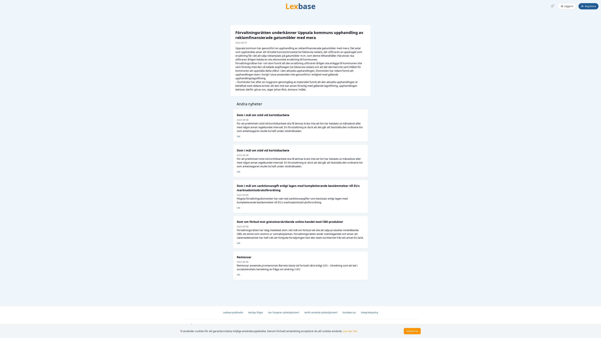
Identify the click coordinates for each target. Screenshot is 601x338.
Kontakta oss (349, 312)
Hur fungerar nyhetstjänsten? (283, 312)
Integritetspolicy (369, 312)
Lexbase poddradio (233, 312)
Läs (238, 136)
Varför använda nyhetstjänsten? (321, 312)
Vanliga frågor (255, 312)
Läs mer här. (350, 331)
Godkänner (412, 331)
